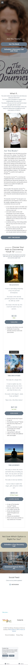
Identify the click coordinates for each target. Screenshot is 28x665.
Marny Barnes (12, 629)
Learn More (4, 653)
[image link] (14, 273)
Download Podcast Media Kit (14, 567)
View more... (5, 612)
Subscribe (14, 322)
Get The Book (14, 44)
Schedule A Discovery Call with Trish (14, 50)
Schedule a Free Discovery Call (14, 545)
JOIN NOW (14, 413)
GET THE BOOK (14, 237)
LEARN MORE (14, 499)
